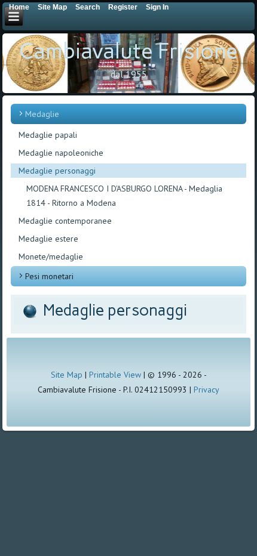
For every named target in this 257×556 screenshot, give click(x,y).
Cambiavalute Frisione (128, 51)
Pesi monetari (49, 276)
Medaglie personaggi (57, 170)
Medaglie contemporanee (65, 220)
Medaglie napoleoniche (61, 152)
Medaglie (42, 114)
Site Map (66, 374)
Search (87, 7)
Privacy (206, 389)
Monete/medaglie (51, 256)
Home (19, 7)
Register (122, 7)
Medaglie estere (48, 238)
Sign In (157, 7)
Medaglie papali (48, 134)
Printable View (115, 374)
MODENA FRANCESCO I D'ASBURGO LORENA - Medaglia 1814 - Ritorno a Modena (124, 195)
